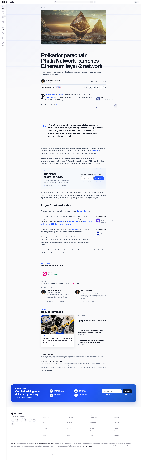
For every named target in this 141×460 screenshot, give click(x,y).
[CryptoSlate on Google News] (17, 420)
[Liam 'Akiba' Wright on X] (81, 301)
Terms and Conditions (39, 443)
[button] (3, 44)
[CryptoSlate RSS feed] (13, 424)
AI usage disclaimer (69, 357)
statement (59, 105)
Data (42, 216)
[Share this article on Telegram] (97, 87)
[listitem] (44, 283)
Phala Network (50, 94)
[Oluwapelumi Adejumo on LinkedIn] (49, 301)
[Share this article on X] (90, 87)
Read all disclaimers (87, 446)
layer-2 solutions (83, 211)
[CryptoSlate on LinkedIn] (30, 420)
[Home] (42, 7)
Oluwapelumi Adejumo (54, 80)
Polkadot (60, 94)
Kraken (61, 221)
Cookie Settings (50, 454)
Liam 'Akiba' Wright (87, 290)
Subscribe (127, 391)
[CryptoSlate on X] (13, 420)
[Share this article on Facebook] (94, 87)
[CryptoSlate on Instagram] (34, 420)
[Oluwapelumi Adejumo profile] (43, 292)
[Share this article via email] (104, 87)
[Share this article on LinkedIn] (101, 87)
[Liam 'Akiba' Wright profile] (77, 292)
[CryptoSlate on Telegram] (25, 420)
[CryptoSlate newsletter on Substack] (21, 420)
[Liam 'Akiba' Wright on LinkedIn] (83, 301)
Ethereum (49, 97)
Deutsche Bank (72, 221)
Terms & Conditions (33, 454)
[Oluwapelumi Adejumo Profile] (43, 81)
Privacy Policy (50, 443)
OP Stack (95, 150)
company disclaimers (46, 370)
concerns (74, 229)
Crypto (46, 50)
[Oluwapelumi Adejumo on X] (47, 301)
